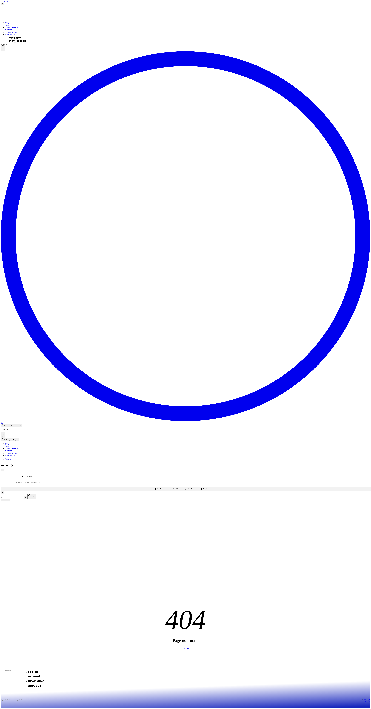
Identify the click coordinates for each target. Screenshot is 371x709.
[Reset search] (25, 497)
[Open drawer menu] (2, 4)
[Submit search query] (31, 496)
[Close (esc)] (2, 470)
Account (34, 676)
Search (3, 498)
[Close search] (2, 492)
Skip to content (5, 1)
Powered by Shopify (17, 700)
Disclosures (36, 681)
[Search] (3, 48)
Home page (185, 648)
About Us (34, 686)
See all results (6, 500)
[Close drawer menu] (3, 435)
